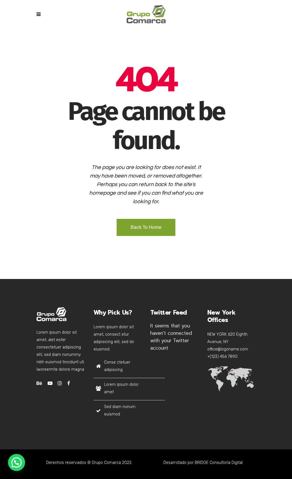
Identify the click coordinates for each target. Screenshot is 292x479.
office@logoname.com (227, 349)
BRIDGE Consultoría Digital (219, 462)
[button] (16, 462)
